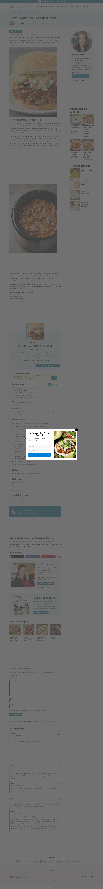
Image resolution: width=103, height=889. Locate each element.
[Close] (76, 429)
